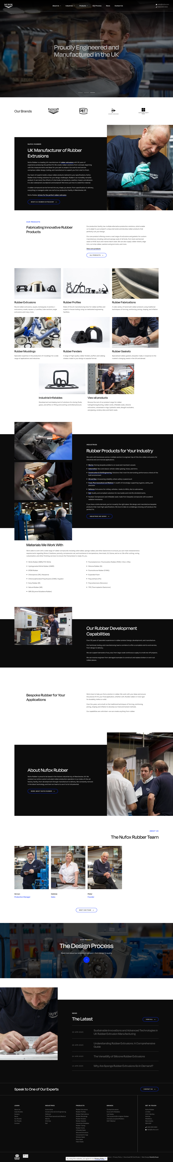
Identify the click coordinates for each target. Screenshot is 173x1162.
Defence (91, 489)
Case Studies (18, 1112)
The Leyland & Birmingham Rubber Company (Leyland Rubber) (118, 1117)
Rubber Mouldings (81, 1116)
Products (82, 6)
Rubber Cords (80, 1128)
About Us (56, 6)
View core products (93, 249)
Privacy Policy (99, 1159)
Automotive (92, 469)
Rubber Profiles (81, 1112)
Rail (89, 493)
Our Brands (18, 1119)
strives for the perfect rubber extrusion (52, 195)
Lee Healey (110, 1114)
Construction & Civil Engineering (100, 473)
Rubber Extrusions (82, 1109)
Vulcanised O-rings (82, 1135)
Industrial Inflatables (82, 1123)
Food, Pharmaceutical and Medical (100, 483)
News (108, 6)
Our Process (97, 6)
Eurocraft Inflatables (113, 1112)
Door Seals (79, 1139)
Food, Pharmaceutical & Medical (55, 1116)
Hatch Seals (80, 1142)
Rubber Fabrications (82, 1114)
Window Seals (80, 1137)
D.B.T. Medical (111, 1121)
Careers (17, 1114)
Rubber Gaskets (81, 1121)
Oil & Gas (48, 1121)
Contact (17, 1123)
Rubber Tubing (80, 1125)
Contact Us (119, 6)
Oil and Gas (92, 479)
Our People (17, 1121)
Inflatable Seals (81, 1130)
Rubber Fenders (81, 1119)
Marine (90, 465)
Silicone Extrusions (82, 1132)
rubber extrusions (67, 162)
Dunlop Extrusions (112, 1109)
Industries (69, 6)
